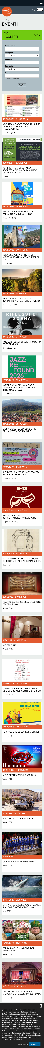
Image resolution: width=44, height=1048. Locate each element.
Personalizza (23, 1044)
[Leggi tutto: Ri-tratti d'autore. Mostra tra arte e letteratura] (22, 462)
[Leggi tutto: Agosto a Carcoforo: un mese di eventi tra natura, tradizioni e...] (22, 114)
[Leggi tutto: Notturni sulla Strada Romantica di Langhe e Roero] (22, 289)
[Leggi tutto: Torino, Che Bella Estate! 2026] (22, 722)
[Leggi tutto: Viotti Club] (22, 635)
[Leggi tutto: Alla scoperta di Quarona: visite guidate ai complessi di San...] (22, 245)
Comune (8, 59)
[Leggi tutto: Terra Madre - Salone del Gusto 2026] (22, 938)
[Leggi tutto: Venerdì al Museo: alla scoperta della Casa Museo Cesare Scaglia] (22, 158)
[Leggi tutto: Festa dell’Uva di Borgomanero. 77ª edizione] (22, 506)
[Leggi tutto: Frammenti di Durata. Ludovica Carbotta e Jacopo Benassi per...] (22, 549)
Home (4, 20)
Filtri (38, 35)
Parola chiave (10, 46)
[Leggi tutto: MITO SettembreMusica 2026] (22, 765)
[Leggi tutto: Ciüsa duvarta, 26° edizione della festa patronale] (22, 419)
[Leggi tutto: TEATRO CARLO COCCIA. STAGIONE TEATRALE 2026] (22, 592)
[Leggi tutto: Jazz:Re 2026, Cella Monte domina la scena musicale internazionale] (22, 375)
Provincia (9, 66)
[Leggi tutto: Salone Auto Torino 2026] (22, 809)
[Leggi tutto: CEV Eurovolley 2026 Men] (22, 852)
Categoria (9, 53)
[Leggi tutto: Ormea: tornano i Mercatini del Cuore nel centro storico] (22, 679)
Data (7, 73)
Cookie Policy (17, 1039)
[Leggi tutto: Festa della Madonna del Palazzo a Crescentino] (22, 202)
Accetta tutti (35, 1044)
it (37, 10)
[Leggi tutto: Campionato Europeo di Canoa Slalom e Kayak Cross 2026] (22, 895)
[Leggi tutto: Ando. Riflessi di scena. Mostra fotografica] (22, 332)
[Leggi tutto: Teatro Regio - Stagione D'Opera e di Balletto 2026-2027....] (22, 982)
